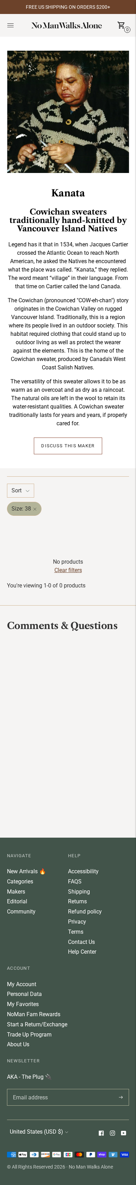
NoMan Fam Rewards (33, 1014)
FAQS (75, 881)
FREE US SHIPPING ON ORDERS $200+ (68, 7)
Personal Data (24, 994)
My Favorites (23, 1004)
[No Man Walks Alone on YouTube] (123, 1133)
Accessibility (83, 871)
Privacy (77, 921)
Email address (29, 1089)
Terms (75, 932)
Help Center (82, 951)
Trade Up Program (29, 1034)
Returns (77, 901)
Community (21, 911)
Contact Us (81, 942)
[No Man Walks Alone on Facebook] (101, 1133)
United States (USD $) (36, 1131)
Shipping (79, 891)
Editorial (17, 901)
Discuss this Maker (68, 445)
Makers (16, 891)
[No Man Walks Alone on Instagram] (112, 1133)
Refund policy (85, 911)
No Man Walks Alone (91, 1167)
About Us (18, 1044)
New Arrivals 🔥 (26, 871)
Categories (20, 881)
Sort (17, 490)
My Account (21, 984)
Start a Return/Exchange (37, 1024)
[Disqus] (68, 733)
